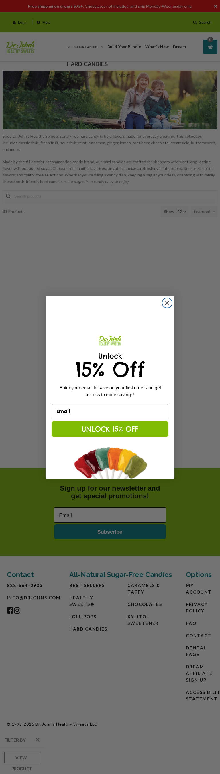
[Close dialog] (167, 303)
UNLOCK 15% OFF (110, 429)
